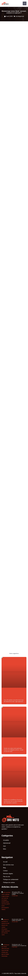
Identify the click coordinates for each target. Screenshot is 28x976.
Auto (4, 846)
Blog (4, 867)
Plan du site (6, 876)
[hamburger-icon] (24, 3)
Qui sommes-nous (8, 865)
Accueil (5, 862)
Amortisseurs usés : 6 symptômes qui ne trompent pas (12, 796)
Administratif (6, 843)
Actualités (6, 840)
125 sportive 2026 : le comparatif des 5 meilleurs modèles (14, 696)
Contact (5, 870)
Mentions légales (8, 873)
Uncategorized (19, 16)
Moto (4, 849)
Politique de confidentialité (10, 879)
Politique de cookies (9, 882)
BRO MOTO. (10, 973)
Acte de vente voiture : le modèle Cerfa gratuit (13, 745)
